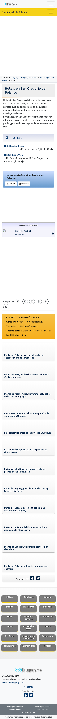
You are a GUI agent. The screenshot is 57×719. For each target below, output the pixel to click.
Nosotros (28, 687)
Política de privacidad (43, 717)
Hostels (25, 183)
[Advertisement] (28, 46)
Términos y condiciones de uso (18, 717)
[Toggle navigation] (51, 4)
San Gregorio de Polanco (14, 12)
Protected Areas (43, 331)
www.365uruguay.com (13, 682)
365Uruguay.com (42, 707)
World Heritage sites (16, 335)
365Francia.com (28, 712)
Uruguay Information (29, 317)
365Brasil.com (15, 709)
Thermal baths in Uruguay (18, 331)
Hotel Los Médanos (14, 146)
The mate (11, 326)
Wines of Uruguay (14, 322)
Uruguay (14, 77)
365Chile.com (42, 709)
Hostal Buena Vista (14, 155)
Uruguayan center (29, 77)
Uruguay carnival (35, 322)
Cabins (12, 183)
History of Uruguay (28, 326)
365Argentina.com (15, 707)
